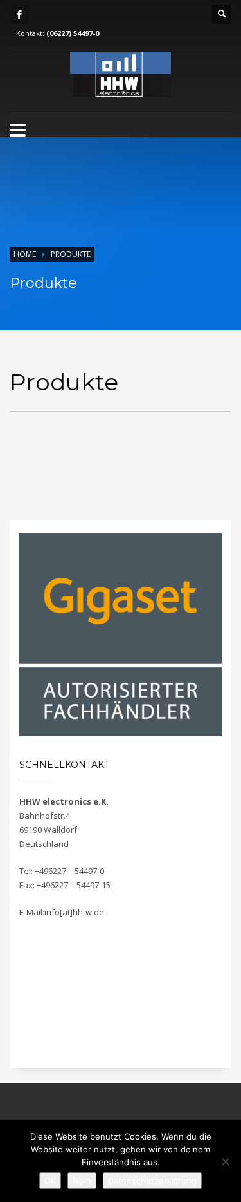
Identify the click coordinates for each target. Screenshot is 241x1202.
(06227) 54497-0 (72, 33)
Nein (82, 1181)
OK (50, 1181)
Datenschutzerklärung (152, 1181)
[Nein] (225, 1161)
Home (24, 254)
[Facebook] (19, 14)
